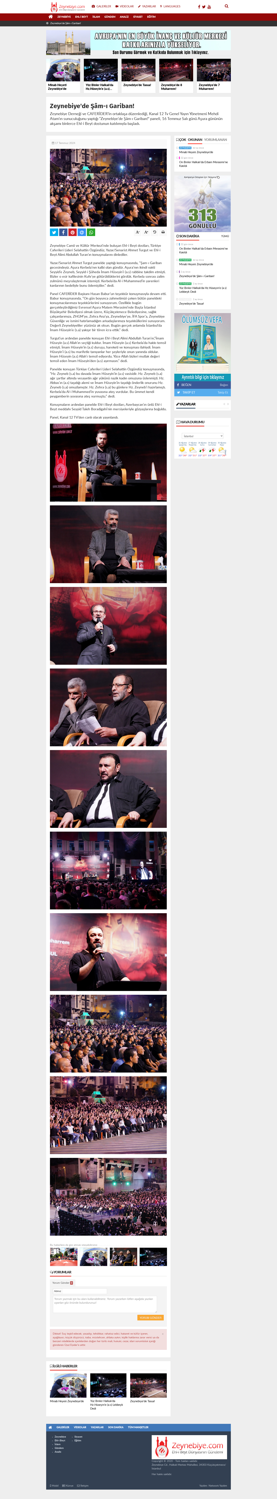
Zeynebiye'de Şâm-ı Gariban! (196, 276)
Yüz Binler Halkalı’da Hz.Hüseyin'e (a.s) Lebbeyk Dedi (78, 23)
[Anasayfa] (50, 17)
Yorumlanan (215, 140)
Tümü (225, 236)
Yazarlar (187, 404)
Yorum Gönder (62, 1283)
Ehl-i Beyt (81, 17)
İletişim (84, 1485)
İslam (96, 17)
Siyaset (138, 17)
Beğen (224, 385)
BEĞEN (186, 385)
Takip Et (223, 392)
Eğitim (151, 17)
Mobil (54, 1485)
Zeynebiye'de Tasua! (191, 303)
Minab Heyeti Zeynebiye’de (196, 152)
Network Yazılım (218, 1485)
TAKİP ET (188, 392)
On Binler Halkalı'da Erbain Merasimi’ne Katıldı (203, 164)
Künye (69, 1485)
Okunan (195, 140)
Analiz (124, 17)
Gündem (109, 17)
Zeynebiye (64, 17)
